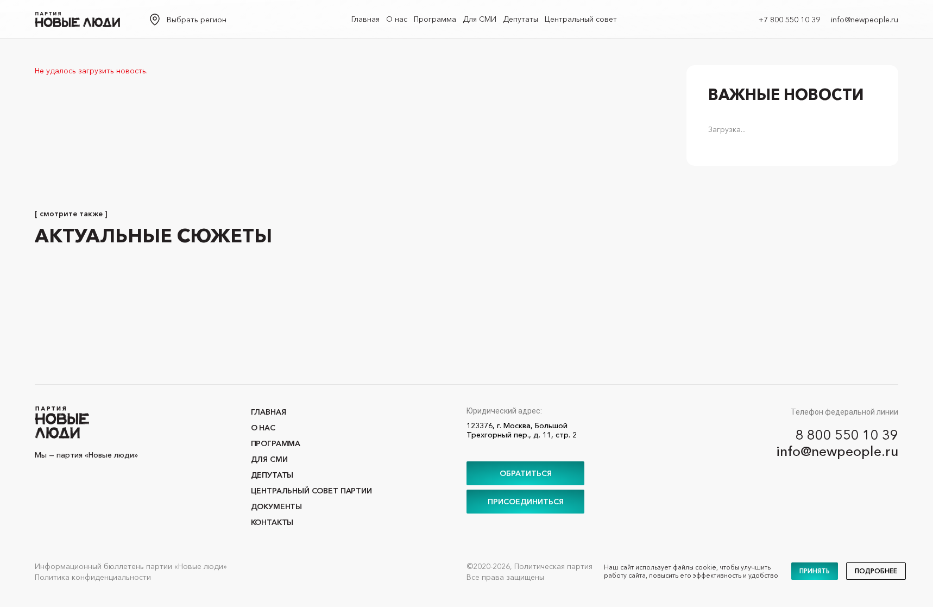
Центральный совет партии (311, 491)
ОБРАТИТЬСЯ (526, 473)
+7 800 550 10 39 (789, 19)
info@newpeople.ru (864, 19)
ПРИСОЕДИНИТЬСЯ (526, 501)
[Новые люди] (77, 19)
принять (814, 571)
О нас (396, 19)
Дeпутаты (520, 19)
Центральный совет (581, 19)
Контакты (272, 522)
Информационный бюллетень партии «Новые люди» (131, 566)
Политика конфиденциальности (93, 577)
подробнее (876, 571)
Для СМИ (479, 19)
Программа (435, 19)
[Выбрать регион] (154, 19)
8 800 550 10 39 (847, 435)
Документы (276, 506)
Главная (365, 19)
